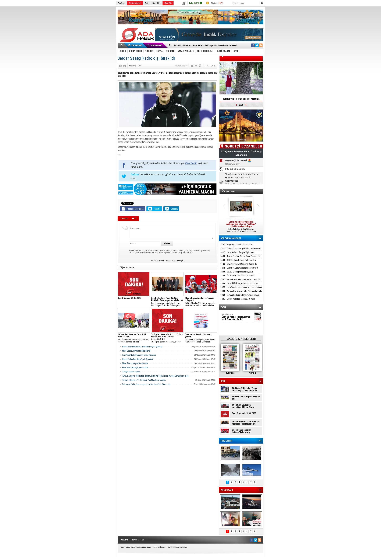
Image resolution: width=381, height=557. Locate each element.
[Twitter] (124, 66)
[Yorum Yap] (192, 66)
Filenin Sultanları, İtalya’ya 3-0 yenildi (137, 359)
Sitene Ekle (156, 3)
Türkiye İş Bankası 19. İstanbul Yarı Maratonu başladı (144, 380)
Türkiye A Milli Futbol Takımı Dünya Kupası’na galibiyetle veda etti (244, 389)
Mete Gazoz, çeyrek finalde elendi (136, 351)
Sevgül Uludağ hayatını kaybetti (236, 272)
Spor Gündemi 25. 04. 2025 (244, 413)
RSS (142, 540)
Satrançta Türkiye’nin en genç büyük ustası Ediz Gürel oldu (146, 384)
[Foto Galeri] (135, 45)
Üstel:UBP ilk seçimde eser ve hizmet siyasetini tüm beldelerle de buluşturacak (239, 285)
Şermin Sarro (236, 316)
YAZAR (223, 307)
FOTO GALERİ (226, 441)
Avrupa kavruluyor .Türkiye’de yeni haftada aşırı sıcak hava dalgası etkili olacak (241, 293)
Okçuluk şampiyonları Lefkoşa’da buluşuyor (241, 431)
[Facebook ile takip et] (253, 45)
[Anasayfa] (122, 45)
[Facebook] (120, 66)
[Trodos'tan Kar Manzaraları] (230, 470)
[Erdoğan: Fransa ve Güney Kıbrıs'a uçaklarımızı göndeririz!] (252, 519)
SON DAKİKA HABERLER (231, 238)
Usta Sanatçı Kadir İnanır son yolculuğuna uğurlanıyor (241, 289)
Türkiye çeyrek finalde (131, 371)
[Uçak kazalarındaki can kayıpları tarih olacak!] (252, 470)
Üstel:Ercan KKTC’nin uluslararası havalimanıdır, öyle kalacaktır (237, 277)
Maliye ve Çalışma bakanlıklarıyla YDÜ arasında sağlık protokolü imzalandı (239, 269)
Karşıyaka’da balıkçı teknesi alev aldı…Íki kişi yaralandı (240, 281)
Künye (134, 540)
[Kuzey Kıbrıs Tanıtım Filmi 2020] (230, 502)
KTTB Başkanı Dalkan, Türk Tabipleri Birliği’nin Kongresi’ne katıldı (238, 262)
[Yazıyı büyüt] (213, 66)
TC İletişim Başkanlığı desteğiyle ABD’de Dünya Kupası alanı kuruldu (243, 406)
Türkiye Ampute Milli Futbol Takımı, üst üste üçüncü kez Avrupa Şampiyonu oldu (155, 376)
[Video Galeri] (154, 45)
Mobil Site (168, 3)
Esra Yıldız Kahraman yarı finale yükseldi (139, 355)
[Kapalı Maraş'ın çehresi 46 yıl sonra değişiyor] (230, 453)
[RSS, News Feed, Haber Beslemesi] (261, 45)
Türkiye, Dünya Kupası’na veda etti (246, 398)
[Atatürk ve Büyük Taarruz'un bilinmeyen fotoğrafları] (252, 453)
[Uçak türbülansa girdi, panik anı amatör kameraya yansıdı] (230, 519)
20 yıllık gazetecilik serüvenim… (236, 244)
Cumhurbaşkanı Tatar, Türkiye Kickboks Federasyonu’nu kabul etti (245, 423)
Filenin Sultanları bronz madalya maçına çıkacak (142, 346)
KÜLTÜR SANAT (228, 191)
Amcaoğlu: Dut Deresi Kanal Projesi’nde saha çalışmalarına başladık (240, 258)
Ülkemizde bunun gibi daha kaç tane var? (240, 248)
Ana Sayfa (121, 3)
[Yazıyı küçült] (207, 66)
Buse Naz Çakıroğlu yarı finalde (135, 367)
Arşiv (146, 3)
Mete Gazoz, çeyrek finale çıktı (135, 363)
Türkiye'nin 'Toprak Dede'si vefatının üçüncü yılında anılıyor (241, 99)
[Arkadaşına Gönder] (196, 66)
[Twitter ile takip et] (257, 45)
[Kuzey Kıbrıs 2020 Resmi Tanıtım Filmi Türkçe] (252, 502)
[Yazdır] (200, 66)
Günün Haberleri (135, 3)
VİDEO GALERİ (227, 490)
